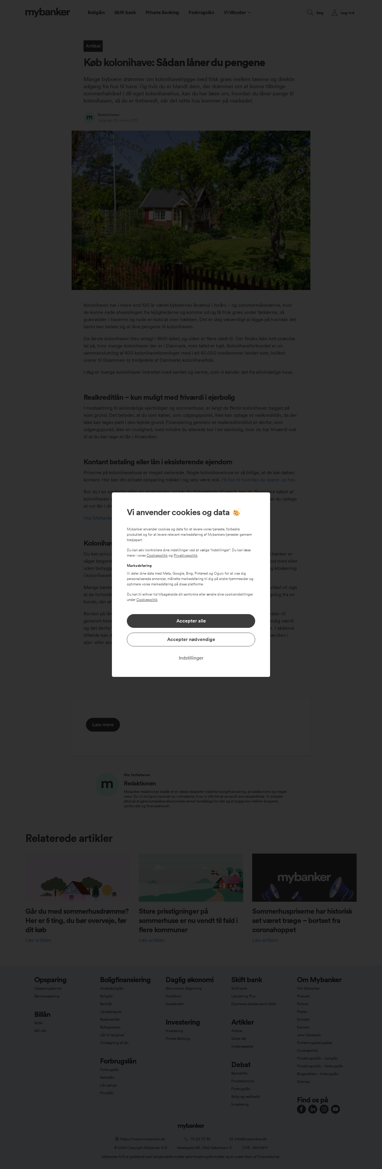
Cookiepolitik (157, 555)
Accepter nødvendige (191, 639)
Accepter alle (191, 621)
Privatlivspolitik (186, 555)
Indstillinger (191, 658)
